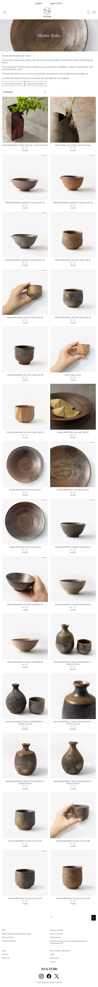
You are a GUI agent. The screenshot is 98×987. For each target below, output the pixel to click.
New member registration (60, 950)
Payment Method (9, 941)
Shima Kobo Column (13, 83)
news (4, 950)
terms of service (56, 933)
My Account (54, 958)
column (5, 954)
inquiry (53, 961)
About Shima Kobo (35, 83)
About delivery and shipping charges (16, 933)
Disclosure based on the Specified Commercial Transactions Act (68, 942)
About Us (6, 958)
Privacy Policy (55, 937)
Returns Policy (8, 937)
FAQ (3, 930)
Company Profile (56, 930)
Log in (52, 954)
